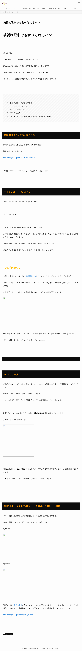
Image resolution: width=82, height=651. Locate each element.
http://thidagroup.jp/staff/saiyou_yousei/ (18, 615)
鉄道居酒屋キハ (30, 276)
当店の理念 (18, 605)
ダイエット (9, 634)
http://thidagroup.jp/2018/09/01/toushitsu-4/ (19, 158)
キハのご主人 (15, 113)
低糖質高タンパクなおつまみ (21, 103)
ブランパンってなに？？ (19, 106)
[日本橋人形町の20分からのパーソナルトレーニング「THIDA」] (4, 3)
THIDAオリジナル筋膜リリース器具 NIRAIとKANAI (30, 116)
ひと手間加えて (19, 109)
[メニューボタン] (79, 3)
